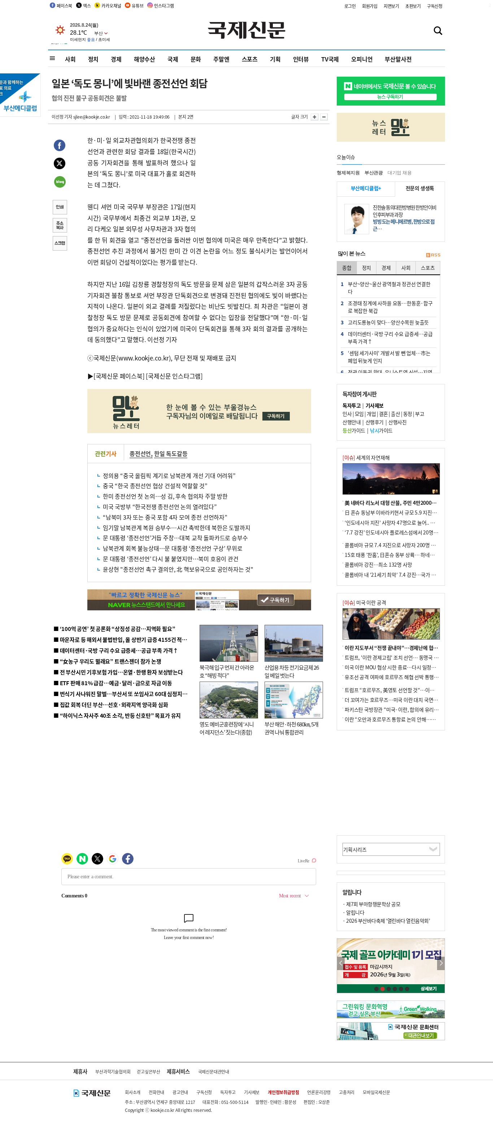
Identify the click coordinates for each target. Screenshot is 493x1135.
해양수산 (144, 59)
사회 (70, 59)
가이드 (354, 430)
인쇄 (59, 208)
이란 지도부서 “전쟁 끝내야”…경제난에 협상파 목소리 (401, 647)
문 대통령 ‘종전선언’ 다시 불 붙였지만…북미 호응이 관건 (171, 558)
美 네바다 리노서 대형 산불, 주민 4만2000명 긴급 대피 (401, 502)
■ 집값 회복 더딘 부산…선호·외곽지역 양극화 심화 (110, 704)
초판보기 (413, 6)
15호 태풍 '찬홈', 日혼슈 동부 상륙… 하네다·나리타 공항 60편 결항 (414, 554)
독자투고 (228, 1092)
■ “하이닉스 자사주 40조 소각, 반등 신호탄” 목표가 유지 (117, 715)
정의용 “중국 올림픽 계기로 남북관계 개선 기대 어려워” (169, 475)
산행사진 (397, 422)
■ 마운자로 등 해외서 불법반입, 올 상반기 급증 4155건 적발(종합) (127, 639)
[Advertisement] (254, 180)
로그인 (350, 6)
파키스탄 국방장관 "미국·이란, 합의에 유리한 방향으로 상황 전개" (413, 709)
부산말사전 (398, 59)
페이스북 (64, 6)
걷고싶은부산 (148, 1071)
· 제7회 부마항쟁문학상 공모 (371, 904)
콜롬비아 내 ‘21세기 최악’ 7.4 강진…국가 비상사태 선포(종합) (408, 574)
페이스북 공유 (59, 146)
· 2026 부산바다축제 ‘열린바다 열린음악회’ (386, 920)
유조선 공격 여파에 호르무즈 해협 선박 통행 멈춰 (394, 676)
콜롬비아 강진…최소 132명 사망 (378, 564)
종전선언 (140, 453)
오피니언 (361, 59)
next (441, 963)
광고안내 (180, 1092)
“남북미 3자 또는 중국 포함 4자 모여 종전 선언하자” (165, 517)
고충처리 (346, 1092)
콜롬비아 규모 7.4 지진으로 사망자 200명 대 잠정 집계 (400, 545)
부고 (419, 413)
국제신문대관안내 (213, 1071)
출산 (395, 413)
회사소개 (132, 1092)
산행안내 (352, 422)
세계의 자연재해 (366, 457)
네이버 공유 (59, 183)
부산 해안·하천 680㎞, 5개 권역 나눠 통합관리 (291, 728)
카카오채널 (111, 6)
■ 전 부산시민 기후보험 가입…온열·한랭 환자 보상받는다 (118, 672)
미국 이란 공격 (364, 602)
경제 (116, 59)
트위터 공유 (59, 164)
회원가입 (370, 6)
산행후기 (375, 422)
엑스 (87, 6)
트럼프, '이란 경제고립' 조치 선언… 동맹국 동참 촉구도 (401, 657)
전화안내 (156, 1092)
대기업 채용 (400, 172)
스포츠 (250, 59)
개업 (371, 413)
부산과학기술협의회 (112, 1071)
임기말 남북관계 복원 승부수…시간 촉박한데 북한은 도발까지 (176, 527)
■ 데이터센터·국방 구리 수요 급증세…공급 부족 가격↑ (115, 650)
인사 (347, 413)
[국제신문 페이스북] (119, 375)
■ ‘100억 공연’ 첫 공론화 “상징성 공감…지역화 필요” (114, 628)
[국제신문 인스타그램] (174, 375)
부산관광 (374, 172)
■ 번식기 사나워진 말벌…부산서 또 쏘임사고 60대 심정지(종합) (124, 693)
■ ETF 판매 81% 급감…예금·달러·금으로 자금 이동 (112, 683)
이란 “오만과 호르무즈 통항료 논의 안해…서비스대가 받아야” (408, 719)
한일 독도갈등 (171, 453)
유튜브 (137, 6)
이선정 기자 (62, 117)
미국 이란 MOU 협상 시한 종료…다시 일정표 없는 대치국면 (405, 667)
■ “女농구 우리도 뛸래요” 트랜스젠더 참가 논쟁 (107, 661)
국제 (172, 59)
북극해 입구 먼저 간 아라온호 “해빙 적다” (227, 671)
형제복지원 (348, 172)
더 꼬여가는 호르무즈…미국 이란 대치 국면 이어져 (396, 699)
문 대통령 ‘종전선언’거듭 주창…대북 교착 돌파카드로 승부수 (175, 537)
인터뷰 (301, 59)
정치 (93, 59)
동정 (407, 413)
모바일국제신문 (376, 1092)
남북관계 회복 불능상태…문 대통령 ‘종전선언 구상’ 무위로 (173, 548)
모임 (359, 413)
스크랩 (59, 244)
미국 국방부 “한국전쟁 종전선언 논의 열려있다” (160, 506)
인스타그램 (164, 6)
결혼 (383, 413)
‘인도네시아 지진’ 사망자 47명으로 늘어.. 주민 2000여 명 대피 (408, 522)
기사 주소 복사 (59, 226)
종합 (347, 267)
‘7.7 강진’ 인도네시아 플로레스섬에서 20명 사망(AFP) (400, 532)
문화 (196, 59)
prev (341, 963)
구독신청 (434, 6)
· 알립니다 (353, 912)
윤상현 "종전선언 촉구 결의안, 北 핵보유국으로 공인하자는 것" (178, 569)
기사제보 (251, 1092)
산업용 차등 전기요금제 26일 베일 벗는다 (292, 671)
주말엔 (221, 59)
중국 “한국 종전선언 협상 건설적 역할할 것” (155, 485)
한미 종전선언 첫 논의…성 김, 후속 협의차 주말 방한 (165, 496)
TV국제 (330, 59)
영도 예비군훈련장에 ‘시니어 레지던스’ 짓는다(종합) (227, 728)
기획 (275, 59)
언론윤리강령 (319, 1092)
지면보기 (391, 6)
